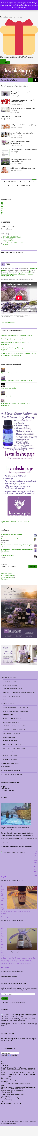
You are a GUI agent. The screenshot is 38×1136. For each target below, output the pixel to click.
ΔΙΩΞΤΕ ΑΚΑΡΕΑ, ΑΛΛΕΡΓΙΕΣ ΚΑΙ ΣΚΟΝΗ (14, 748)
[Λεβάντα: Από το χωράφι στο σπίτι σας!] (3, 370)
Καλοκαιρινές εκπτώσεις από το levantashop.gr (20, 142)
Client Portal (4, 1065)
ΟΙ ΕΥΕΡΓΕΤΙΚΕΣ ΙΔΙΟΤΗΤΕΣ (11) (13, 242)
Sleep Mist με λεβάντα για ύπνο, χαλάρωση (13, 339)
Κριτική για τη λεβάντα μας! (9, 846)
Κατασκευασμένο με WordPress (8, 1123)
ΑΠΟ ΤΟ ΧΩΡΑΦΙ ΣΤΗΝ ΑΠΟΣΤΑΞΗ (12, 1103)
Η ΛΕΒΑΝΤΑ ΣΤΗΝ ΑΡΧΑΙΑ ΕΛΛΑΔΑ (12, 689)
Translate (14, 1055)
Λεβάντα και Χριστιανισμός (11, 696)
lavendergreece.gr (6, 1024)
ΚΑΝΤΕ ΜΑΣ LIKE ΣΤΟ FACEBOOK (12, 252)
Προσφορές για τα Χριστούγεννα (11, 117)
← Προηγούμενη (10, 181)
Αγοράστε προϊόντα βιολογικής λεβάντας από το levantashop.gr (15, 404)
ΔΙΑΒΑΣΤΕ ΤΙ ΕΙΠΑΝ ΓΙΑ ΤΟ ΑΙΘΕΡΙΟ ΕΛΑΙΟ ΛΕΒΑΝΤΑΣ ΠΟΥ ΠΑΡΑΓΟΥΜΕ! (18, 1075)
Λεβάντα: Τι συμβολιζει (10, 685)
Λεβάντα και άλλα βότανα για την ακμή (23, 168)
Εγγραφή (5, 998)
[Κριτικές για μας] (3, 393)
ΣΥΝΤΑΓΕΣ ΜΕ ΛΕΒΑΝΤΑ (7, 703)
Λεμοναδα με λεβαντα (10, 759)
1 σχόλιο (20, 880)
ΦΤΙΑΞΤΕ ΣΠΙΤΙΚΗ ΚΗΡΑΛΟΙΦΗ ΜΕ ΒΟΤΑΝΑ (23, 109)
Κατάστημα (4, 1082)
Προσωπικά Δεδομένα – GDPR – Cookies (15, 521)
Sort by (3, 229)
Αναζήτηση (4, 564)
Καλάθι (3, 1085)
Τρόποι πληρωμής (6, 1100)
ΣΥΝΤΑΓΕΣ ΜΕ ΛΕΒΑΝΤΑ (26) (12, 237)
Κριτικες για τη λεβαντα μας (10, 763)
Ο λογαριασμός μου (7, 1093)
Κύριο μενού (35, 80)
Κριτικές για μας (6, 396)
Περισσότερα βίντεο (8, 322)
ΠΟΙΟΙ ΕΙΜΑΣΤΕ (5, 767)
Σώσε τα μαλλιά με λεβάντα (11, 733)
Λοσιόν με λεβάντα (9, 737)
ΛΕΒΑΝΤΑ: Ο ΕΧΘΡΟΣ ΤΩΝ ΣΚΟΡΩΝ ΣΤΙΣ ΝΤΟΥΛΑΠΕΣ (18, 1087)
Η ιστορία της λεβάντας (8, 677)
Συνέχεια (4, 842)
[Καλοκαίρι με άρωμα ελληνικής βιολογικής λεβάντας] (3, 378)
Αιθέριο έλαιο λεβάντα (9, 80)
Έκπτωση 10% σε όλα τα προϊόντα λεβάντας (21, 93)
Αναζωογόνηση (8, 715)
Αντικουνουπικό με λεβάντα (12, 744)
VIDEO (8, 264)
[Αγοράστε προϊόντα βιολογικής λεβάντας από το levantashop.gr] (3, 400)
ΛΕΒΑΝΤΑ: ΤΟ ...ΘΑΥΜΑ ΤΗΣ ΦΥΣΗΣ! (12, 1089)
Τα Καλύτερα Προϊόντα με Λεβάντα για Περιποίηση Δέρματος (16, 349)
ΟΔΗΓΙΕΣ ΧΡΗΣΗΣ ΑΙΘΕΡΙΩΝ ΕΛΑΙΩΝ (11, 774)
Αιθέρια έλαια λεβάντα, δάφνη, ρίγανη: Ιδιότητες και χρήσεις (23, 134)
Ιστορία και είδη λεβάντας (11, 681)
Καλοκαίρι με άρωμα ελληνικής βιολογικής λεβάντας (16, 335)
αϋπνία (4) (6, 244)
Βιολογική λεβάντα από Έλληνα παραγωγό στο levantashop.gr (15, 343)
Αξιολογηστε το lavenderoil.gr (10, 770)
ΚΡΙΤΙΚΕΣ (4, 797)
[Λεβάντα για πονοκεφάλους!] (3, 385)
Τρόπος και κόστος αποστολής (10, 1098)
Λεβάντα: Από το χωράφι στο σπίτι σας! (12, 373)
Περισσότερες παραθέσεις (10, 977)
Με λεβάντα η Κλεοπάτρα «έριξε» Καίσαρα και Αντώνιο (19, 692)
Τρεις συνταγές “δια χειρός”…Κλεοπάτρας (15, 711)
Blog (2, 1064)
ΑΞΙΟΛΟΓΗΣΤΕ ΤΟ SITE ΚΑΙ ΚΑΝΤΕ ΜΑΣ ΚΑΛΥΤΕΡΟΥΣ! (18, 1073)
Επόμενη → (25, 185)
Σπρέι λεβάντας (8, 752)
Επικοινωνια (5, 1078)
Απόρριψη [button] (23, 8)
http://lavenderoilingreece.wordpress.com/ (13, 1039)
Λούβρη (3, 787)
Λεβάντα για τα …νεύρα (10, 756)
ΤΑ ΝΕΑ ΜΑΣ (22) (8, 239)
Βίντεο (2, 119)
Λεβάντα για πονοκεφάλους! (9, 388)
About (2, 1062)
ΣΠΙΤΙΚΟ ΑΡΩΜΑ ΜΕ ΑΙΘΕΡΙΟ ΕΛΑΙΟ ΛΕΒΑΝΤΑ (15, 707)
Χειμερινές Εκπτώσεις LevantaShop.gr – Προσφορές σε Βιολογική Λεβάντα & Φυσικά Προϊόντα (18, 354)
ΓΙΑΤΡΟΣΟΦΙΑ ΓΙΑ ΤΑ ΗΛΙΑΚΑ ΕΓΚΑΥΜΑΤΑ (14, 730)
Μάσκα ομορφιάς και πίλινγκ (11, 722)
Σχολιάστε (19, 96)
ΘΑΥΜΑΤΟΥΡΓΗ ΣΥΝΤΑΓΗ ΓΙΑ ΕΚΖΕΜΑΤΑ (14, 726)
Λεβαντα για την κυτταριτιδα (12, 718)
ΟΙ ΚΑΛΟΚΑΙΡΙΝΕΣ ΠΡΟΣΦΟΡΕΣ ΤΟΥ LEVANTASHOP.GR (23, 101)
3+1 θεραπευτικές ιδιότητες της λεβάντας (23, 125)
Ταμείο (3, 1102)
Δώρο (5, 62)
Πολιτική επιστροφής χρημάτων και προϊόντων (16, 1083)
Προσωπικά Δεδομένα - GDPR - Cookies (13, 1094)
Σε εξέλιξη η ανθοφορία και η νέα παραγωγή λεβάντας (21, 160)
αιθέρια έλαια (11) (8, 241)
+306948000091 (5, 788)
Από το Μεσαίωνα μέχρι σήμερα (12, 700)
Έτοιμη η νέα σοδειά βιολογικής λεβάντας (24, 149)
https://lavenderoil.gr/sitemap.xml (11, 1067)
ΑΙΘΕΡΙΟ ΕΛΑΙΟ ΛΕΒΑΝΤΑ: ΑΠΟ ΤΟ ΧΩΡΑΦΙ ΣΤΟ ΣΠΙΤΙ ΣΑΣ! (18, 1070)
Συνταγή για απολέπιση (10, 741)
